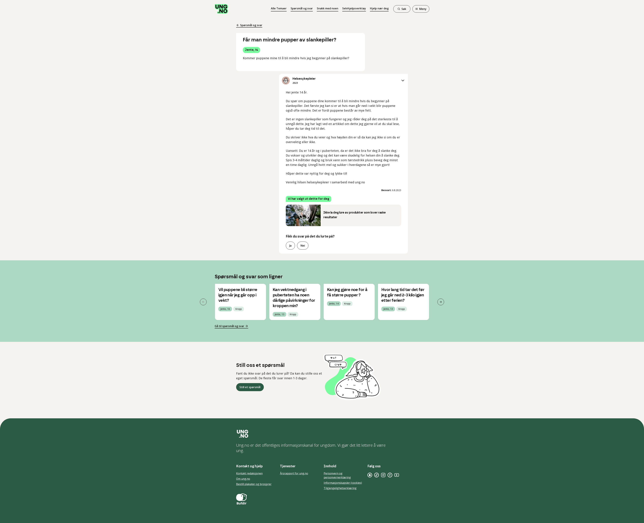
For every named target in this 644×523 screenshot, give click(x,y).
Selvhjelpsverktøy (354, 8)
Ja (290, 245)
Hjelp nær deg (379, 8)
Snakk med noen (327, 8)
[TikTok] (376, 475)
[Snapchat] (369, 475)
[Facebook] (390, 475)
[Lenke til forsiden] (221, 9)
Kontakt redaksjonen (249, 473)
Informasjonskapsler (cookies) (343, 483)
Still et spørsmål (249, 387)
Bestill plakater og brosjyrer (254, 484)
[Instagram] (383, 475)
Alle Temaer (279, 8)
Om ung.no (243, 479)
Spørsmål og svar (302, 8)
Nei (303, 245)
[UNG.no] (322, 433)
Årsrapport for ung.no (294, 473)
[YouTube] (396, 475)
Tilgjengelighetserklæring (340, 488)
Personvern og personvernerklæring (337, 475)
